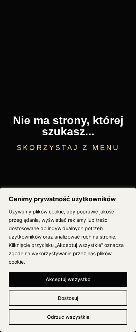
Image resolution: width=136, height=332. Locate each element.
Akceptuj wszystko (68, 279)
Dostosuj (68, 298)
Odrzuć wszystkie (68, 317)
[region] (68, 260)
